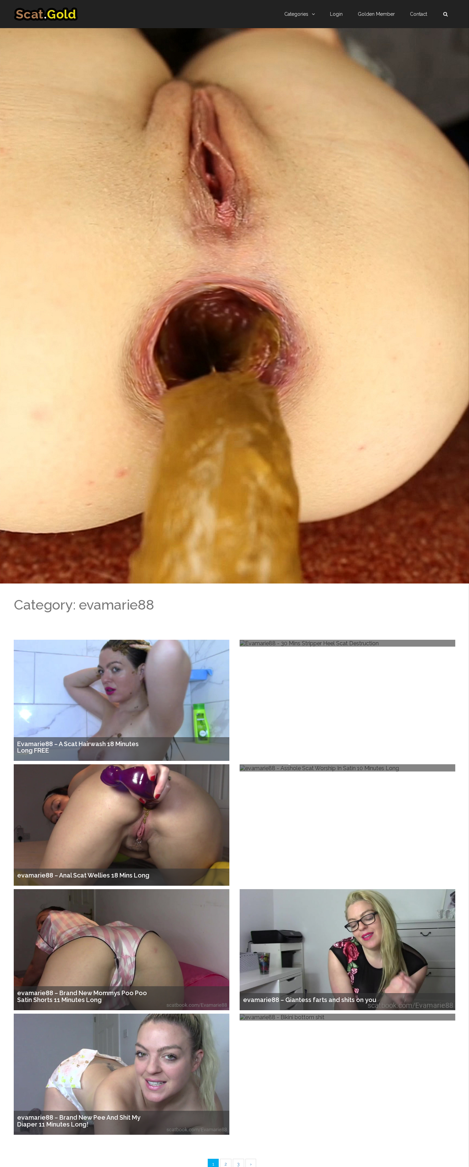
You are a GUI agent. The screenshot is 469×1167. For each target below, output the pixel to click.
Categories (296, 14)
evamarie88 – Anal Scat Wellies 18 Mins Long (83, 875)
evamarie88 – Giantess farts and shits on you (309, 1000)
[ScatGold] (46, 14)
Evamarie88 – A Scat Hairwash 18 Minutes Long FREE (78, 747)
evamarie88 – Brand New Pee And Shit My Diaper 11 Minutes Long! (78, 1121)
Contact (418, 14)
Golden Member (376, 14)
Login (336, 14)
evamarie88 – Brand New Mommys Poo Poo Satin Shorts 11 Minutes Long (82, 996)
